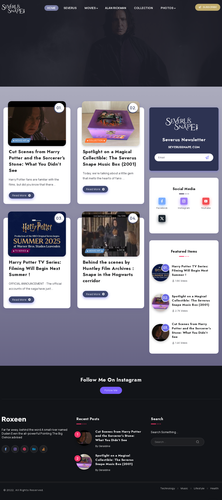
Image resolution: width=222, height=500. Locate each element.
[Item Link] (37, 123)
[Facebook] (162, 204)
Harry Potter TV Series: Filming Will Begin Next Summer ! (35, 268)
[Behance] (34, 449)
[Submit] (197, 442)
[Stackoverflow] (43, 449)
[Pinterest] (24, 449)
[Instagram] (184, 204)
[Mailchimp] (207, 157)
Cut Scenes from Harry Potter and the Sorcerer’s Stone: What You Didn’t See (37, 160)
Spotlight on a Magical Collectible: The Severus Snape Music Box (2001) (109, 157)
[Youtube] (206, 204)
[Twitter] (162, 218)
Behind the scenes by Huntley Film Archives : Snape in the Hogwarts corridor (108, 271)
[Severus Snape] (15, 9)
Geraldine (104, 446)
